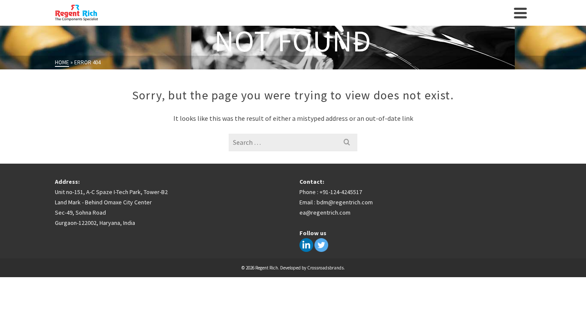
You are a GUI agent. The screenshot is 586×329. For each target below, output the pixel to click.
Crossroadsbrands (325, 268)
